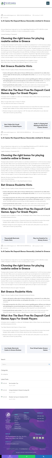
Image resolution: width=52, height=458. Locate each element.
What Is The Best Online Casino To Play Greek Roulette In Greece (16, 181)
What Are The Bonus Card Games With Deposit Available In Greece (17, 177)
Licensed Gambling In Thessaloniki (9, 34)
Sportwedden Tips (13, 383)
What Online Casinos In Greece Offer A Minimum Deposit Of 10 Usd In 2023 (19, 62)
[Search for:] (26, 364)
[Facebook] (34, 438)
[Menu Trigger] (47, 3)
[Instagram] (37, 438)
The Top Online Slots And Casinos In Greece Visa (12, 103)
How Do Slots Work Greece (7, 179)
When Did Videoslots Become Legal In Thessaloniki (13, 287)
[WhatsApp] (26, 456)
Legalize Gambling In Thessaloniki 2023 (10, 151)
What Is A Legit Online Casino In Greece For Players (13, 101)
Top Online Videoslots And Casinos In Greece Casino (13, 327)
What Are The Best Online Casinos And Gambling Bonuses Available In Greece (19, 60)
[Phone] (43, 456)
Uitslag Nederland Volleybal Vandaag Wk (19, 390)
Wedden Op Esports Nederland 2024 (18, 397)
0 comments (5, 17)
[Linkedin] (43, 438)
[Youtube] (40, 438)
